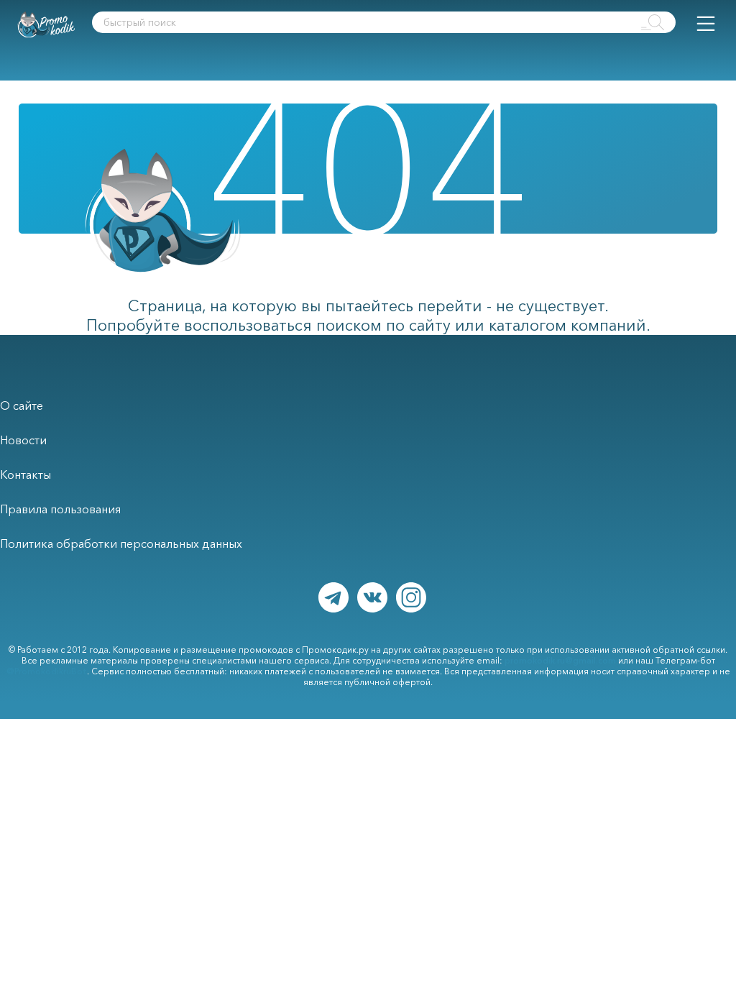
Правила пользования (60, 509)
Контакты (25, 474)
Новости (23, 440)
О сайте (21, 405)
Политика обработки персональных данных (121, 543)
